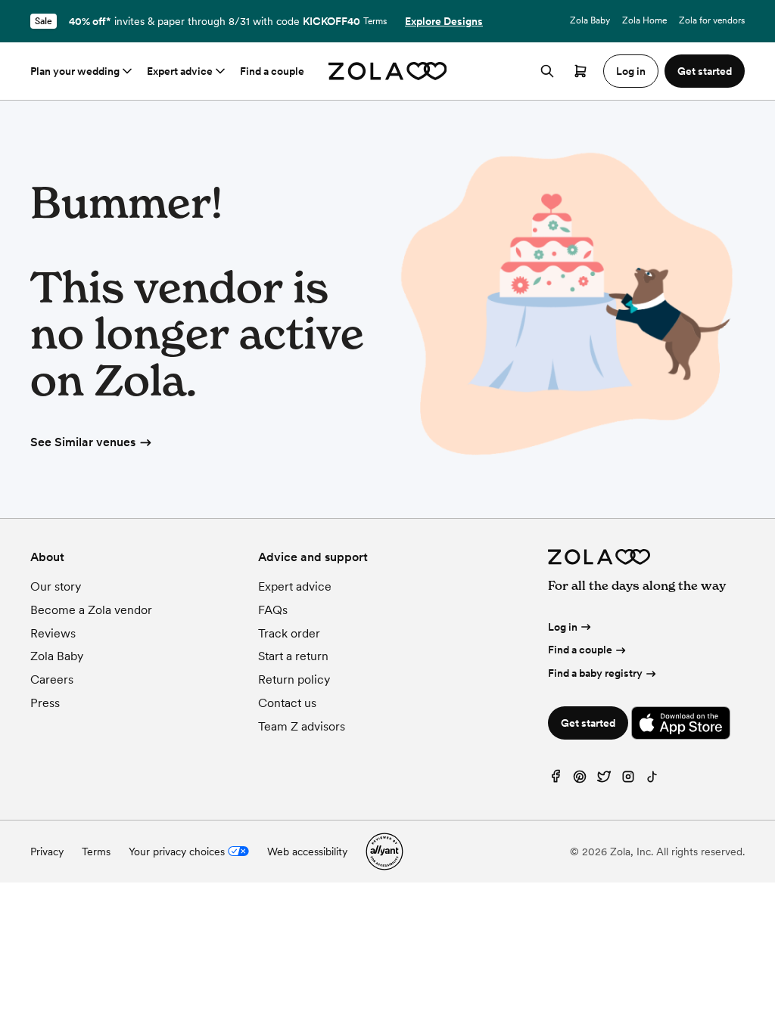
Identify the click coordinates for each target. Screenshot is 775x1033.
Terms (375, 21)
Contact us (287, 703)
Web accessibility (307, 851)
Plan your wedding (75, 71)
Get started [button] (704, 71)
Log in (562, 627)
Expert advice (180, 71)
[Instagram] (628, 780)
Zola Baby (590, 20)
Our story (55, 586)
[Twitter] (604, 780)
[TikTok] (652, 780)
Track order (289, 633)
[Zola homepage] (387, 71)
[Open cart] (580, 71)
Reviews (53, 633)
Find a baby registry (595, 673)
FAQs (273, 610)
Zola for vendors (712, 20)
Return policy (294, 679)
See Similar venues (82, 442)
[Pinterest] (579, 780)
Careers (51, 679)
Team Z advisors (301, 726)
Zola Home (644, 20)
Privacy (47, 851)
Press (45, 703)
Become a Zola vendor (91, 610)
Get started (588, 723)
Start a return (293, 656)
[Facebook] (555, 780)
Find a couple (272, 71)
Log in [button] (631, 71)
